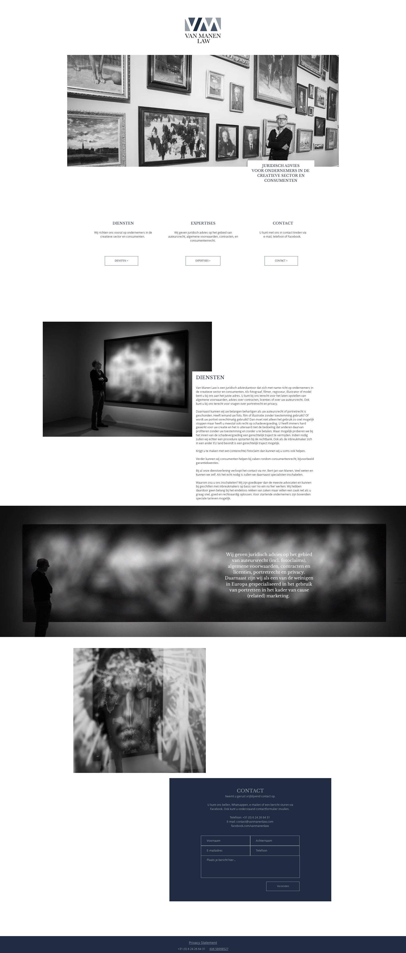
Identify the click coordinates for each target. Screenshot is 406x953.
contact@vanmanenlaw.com (254, 821)
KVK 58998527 (219, 949)
